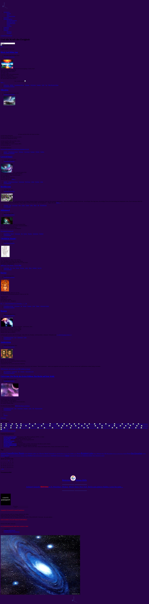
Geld (58, 453)
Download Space (11, 23)
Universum (33, 85)
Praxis (129, 453)
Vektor (37, 453)
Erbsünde (125, 453)
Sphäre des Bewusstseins (37, 455)
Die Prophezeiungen (12, 20)
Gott (15, 337)
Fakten (37, 306)
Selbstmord (5, 210)
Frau (19, 205)
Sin (22, 234)
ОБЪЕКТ (102, 455)
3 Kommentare (7, 235)
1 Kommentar (7, 206)
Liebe (43, 85)
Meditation (99, 453)
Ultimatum (6, 27)
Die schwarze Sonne (53, 85)
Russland (9, 33)
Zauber (75, 453)
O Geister (9, 26)
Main (8, 15)
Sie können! (7, 12)
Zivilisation (72, 455)
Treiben (42, 152)
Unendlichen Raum (19, 85)
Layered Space (6, 157)
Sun (46, 85)
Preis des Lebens (11, 22)
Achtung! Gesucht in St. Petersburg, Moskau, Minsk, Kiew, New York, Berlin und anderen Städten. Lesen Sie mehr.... (74, 487)
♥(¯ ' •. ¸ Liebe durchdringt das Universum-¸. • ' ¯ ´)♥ (14, 303)
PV (75, 455)
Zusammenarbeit (11, 16)
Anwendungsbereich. (46, 455)
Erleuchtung (5, 455)
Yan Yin (39, 268)
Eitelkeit (41, 234)
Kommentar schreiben (9, 57)
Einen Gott (66, 453)
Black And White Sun (9, 52)
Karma (27, 205)
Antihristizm (6, 342)
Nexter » (6, 415)
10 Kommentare (8, 269)
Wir (38, 205)
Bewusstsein (110, 453)
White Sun (6, 85)
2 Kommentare (7, 339)
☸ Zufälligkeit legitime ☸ (7, 231)
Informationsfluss (8, 19)
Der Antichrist (7, 371)
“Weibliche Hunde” (8, 239)
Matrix (94, 453)
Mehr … (3, 82)
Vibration (27, 85)
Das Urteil (6, 29)
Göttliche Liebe (31, 453)
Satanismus (35, 234)
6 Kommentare (7, 183)
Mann (35, 205)
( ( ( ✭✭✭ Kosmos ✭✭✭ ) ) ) (64, 335)
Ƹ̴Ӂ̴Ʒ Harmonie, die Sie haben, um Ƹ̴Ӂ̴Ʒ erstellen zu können (15, 369)
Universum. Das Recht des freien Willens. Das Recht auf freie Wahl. (28, 376)
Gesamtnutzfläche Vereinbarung (11, 531)
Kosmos (39, 85)
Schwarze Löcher (44, 306)
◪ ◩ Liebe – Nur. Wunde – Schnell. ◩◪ (11, 265)
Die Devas (27, 182)
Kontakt (9, 13)
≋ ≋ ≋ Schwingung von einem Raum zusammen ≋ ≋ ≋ (15, 149)
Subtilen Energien (60, 455)
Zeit (10, 205)
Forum (8, 24)
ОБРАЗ (94, 455)
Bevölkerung (6, 187)
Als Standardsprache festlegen (8, 430)
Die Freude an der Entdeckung (14, 455)
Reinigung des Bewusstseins (118, 453)
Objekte (37, 152)
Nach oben (3, 418)
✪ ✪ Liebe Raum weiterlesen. (22, 406)
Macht (12, 234)
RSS (2, 46)
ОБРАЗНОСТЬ (98, 455)
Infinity (11, 85)
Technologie (54, 455)
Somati (26, 455)
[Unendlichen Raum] (5, 9)
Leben (32, 182)
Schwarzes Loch (29, 371)
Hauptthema (7, 234)
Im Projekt (6, 17)
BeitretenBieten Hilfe (74, 480)
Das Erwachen (38, 408)
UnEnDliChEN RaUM (6, 35)
